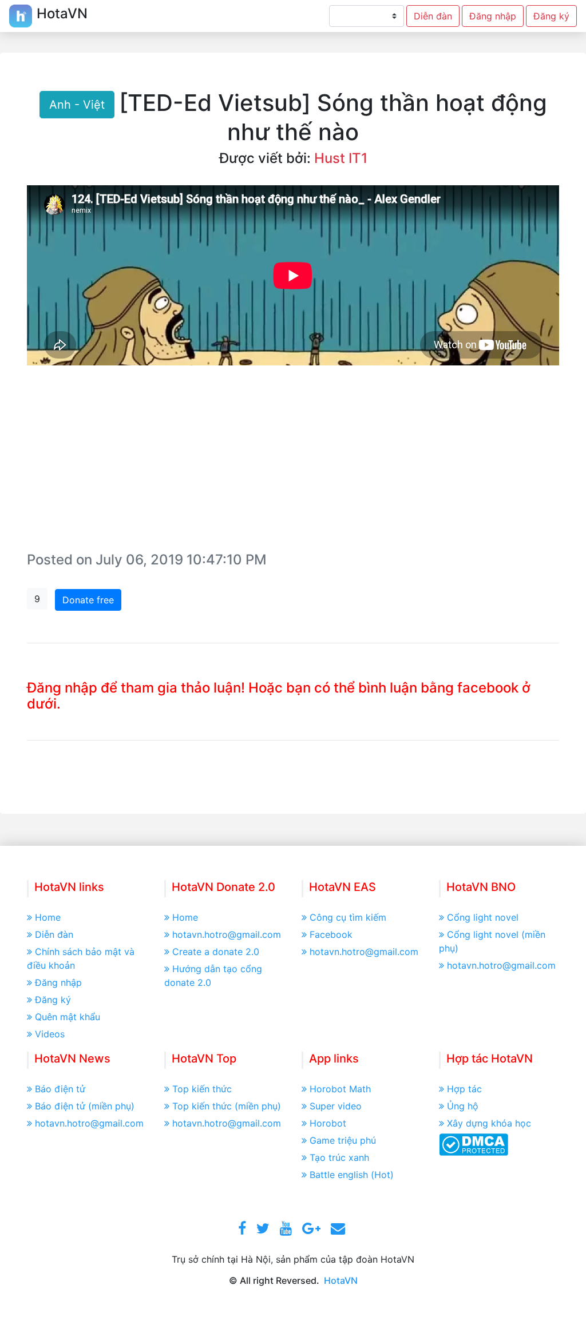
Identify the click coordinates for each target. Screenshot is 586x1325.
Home (48, 917)
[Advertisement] (293, 463)
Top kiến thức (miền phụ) (226, 1106)
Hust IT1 (340, 158)
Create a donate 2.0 (215, 951)
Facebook (331, 934)
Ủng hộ (462, 1106)
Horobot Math (340, 1089)
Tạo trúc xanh (339, 1157)
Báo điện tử (60, 1089)
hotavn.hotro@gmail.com (226, 934)
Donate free (88, 600)
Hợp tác (464, 1089)
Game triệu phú (343, 1140)
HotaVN (341, 1280)
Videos (50, 1034)
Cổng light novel (482, 917)
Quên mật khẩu (67, 1016)
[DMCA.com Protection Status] (473, 1143)
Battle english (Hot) (352, 1174)
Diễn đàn (433, 16)
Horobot (328, 1123)
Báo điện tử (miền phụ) (84, 1106)
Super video (336, 1106)
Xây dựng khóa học (489, 1123)
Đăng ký (551, 16)
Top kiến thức (202, 1089)
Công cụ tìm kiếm (348, 917)
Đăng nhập (492, 16)
